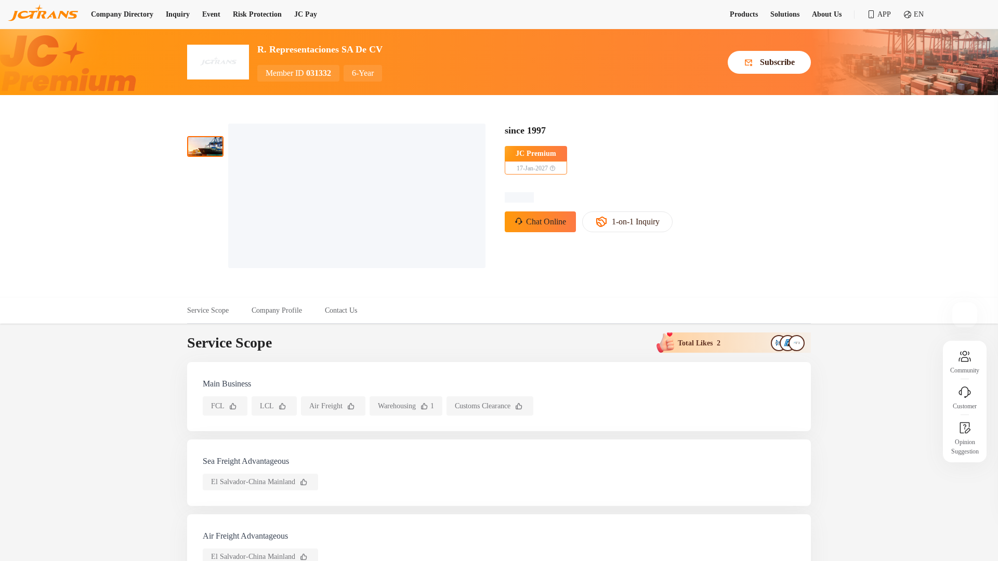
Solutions (784, 14)
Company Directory (122, 14)
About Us (827, 14)
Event (211, 14)
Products (744, 14)
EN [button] (919, 14)
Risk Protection (257, 14)
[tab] (213, 311)
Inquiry (178, 14)
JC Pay (305, 14)
